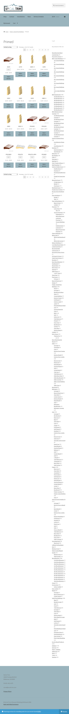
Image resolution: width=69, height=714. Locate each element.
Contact (11, 16)
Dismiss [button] (65, 711)
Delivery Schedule (39, 16)
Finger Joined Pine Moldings (17, 31)
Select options (8, 77)
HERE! (39, 711)
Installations (21, 16)
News (29, 16)
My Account (7, 23)
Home (6, 31)
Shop (5, 16)
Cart (14, 23)
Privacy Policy (7, 691)
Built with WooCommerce (11, 704)
